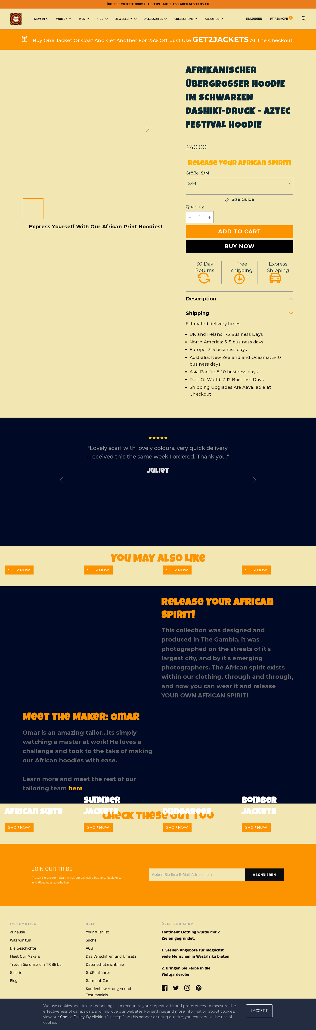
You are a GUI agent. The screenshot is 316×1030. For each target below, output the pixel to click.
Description (201, 299)
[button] (147, 129)
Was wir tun (20, 940)
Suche (91, 940)
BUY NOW (239, 246)
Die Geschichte (23, 948)
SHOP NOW (19, 570)
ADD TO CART (239, 231)
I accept (259, 1011)
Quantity (195, 206)
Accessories (153, 19)
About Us (212, 19)
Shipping (197, 313)
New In (39, 19)
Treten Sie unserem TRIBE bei (36, 965)
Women (62, 19)
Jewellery (124, 19)
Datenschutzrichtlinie (105, 965)
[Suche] (303, 18)
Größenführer (98, 973)
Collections (183, 19)
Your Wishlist (97, 932)
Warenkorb (280, 18)
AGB (89, 948)
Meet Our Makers (25, 957)
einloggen (253, 18)
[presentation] (61, 481)
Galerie (16, 973)
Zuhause (17, 932)
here (75, 788)
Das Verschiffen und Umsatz (111, 957)
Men (82, 19)
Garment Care (98, 981)
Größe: (197, 173)
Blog (13, 981)
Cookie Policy (72, 1017)
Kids (100, 19)
